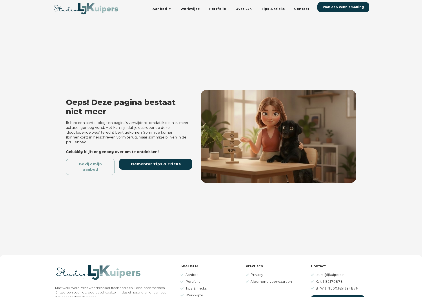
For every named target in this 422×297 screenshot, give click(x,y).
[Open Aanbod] (169, 9)
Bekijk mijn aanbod (90, 166)
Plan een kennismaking (343, 7)
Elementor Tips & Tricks (156, 164)
